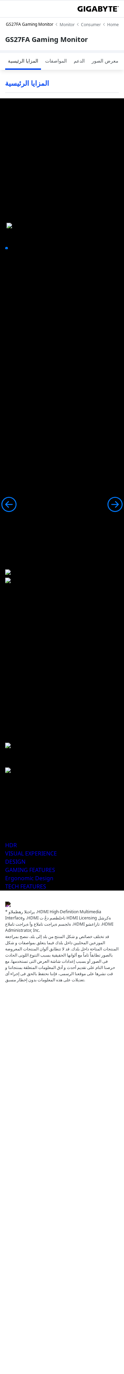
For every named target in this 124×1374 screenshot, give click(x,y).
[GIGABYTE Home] (98, 9)
